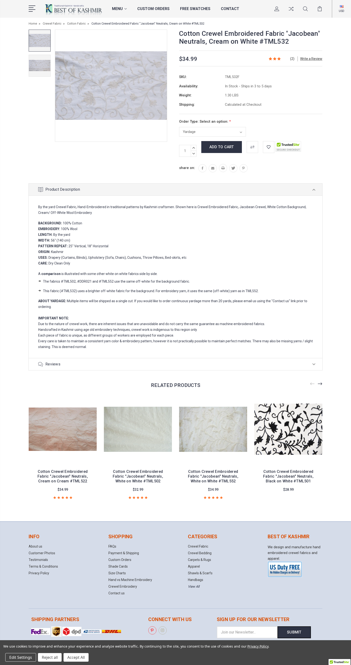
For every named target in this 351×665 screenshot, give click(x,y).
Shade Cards (118, 566)
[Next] (320, 384)
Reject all (50, 657)
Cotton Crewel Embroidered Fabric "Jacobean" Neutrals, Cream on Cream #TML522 (62, 476)
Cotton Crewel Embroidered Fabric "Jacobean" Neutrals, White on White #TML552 (213, 476)
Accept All (76, 657)
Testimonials (38, 560)
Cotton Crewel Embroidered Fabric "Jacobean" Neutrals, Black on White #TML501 (288, 476)
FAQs (112, 546)
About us (35, 546)
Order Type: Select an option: (205, 121)
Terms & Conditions (43, 566)
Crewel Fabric (198, 546)
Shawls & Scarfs (200, 573)
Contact (230, 8)
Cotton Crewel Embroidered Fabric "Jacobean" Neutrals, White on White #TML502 (138, 476)
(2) (292, 59)
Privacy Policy (39, 573)
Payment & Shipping (123, 553)
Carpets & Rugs (199, 560)
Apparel (194, 566)
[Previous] (312, 384)
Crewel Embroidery (122, 586)
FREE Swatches (195, 8)
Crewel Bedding (200, 553)
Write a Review (311, 59)
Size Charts (117, 573)
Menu (117, 8)
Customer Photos (42, 553)
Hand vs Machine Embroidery (130, 580)
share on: (187, 168)
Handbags (195, 580)
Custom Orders (153, 8)
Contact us (116, 593)
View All (193, 586)
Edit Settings (20, 657)
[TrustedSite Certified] (288, 146)
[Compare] (291, 11)
